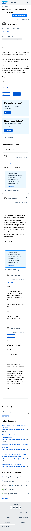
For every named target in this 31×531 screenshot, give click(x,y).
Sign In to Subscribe (19, 15)
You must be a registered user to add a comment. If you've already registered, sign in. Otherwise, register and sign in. (15, 178)
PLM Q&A (6, 6)
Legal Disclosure (23, 517)
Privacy (8, 512)
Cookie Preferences (7, 527)
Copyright (7, 517)
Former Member (12, 24)
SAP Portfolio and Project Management (12, 39)
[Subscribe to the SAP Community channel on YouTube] (17, 507)
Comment (17, 94)
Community (12, 2)
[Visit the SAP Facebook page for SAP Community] (11, 507)
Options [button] (28, 15)
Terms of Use (23, 512)
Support (23, 522)
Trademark (8, 522)
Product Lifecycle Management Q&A (14, 429)
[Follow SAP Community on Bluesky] (14, 507)
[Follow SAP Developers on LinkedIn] (20, 507)
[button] (3, 31)
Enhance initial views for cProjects (12, 464)
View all (4, 498)
